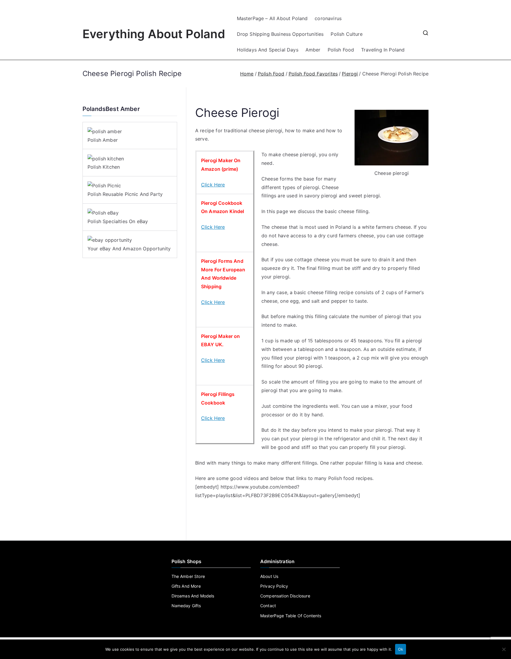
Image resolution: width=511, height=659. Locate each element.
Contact (268, 605)
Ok (400, 649)
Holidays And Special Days (267, 50)
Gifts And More (186, 586)
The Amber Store (188, 576)
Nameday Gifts (186, 605)
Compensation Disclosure (285, 595)
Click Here (213, 185)
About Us (269, 576)
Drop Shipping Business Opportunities (280, 34)
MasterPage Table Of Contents (290, 615)
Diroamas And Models (193, 595)
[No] (504, 649)
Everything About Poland (154, 34)
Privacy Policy (274, 586)
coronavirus (328, 18)
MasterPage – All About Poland (272, 18)
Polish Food (341, 50)
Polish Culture (346, 34)
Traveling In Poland (383, 50)
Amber (313, 50)
